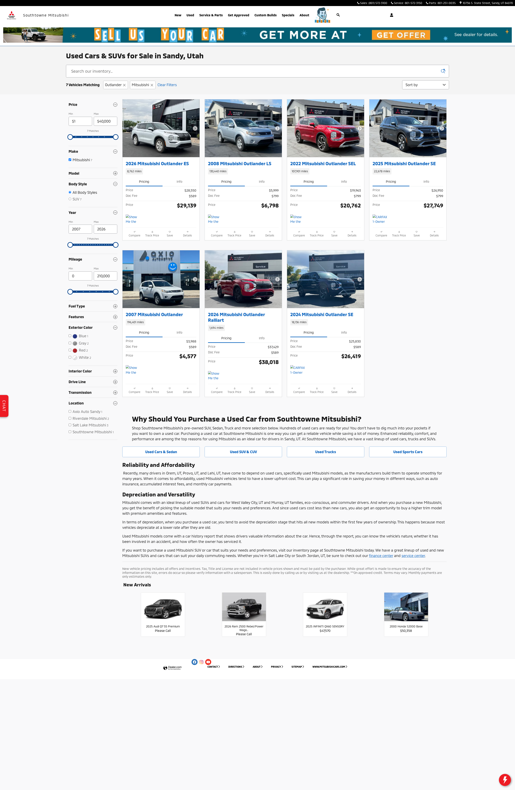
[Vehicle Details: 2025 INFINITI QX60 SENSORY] (325, 609)
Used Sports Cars (407, 452)
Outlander (113, 85)
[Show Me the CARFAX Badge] (215, 219)
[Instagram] (201, 662)
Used (190, 15)
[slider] (70, 137)
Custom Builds (265, 15)
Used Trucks (325, 452)
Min (71, 113)
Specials (288, 15)
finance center (381, 555)
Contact (212, 666)
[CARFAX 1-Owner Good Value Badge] (380, 219)
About (304, 15)
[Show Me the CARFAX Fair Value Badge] (133, 219)
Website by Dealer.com (172, 668)
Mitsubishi (140, 85)
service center (413, 555)
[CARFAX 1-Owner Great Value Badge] (297, 370)
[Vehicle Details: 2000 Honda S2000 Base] (406, 609)
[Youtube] (208, 662)
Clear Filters (167, 85)
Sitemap (296, 666)
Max (96, 113)
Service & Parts (211, 15)
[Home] (11, 15)
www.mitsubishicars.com (328, 666)
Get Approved (238, 15)
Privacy (276, 666)
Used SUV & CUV (243, 452)
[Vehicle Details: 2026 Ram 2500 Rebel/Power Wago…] (244, 609)
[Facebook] (195, 662)
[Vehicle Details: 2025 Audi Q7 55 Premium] (163, 609)
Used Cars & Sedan (161, 452)
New (178, 15)
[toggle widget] (505, 780)
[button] (161, 171)
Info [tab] (179, 181)
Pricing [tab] (144, 181)
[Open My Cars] (390, 15)
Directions (235, 666)
